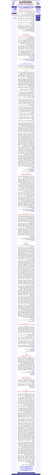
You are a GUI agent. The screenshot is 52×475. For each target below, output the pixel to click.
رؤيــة (15, 8)
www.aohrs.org (32, 373)
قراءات (15, 9)
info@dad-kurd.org (31, 321)
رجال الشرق (37, 11)
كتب (39, 10)
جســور (39, 14)
